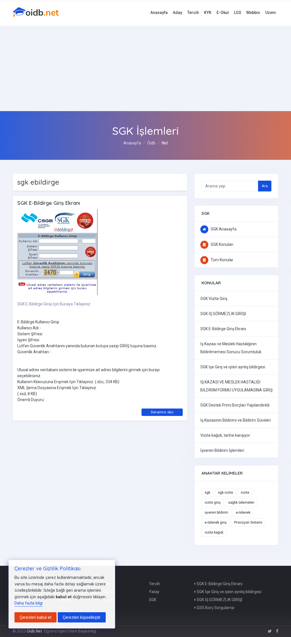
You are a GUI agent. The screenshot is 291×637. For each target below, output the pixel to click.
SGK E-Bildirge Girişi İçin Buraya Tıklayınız (53, 304)
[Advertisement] (145, 68)
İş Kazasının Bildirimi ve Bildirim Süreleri (235, 420)
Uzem (270, 12)
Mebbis (253, 12)
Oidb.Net (34, 631)
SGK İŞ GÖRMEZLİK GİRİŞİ (223, 313)
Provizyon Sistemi (248, 522)
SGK (152, 599)
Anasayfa (159, 12)
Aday (177, 12)
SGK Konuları (221, 244)
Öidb (151, 143)
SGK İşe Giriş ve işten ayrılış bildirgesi (232, 367)
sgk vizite (225, 493)
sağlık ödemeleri (241, 503)
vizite (245, 493)
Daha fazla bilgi (28, 603)
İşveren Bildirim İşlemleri (222, 450)
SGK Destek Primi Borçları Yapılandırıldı (234, 405)
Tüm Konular (221, 260)
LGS (237, 12)
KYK (207, 12)
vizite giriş (213, 503)
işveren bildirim (216, 512)
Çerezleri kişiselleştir (82, 617)
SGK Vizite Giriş (213, 298)
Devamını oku (162, 412)
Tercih (193, 12)
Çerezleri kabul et (35, 617)
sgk (207, 493)
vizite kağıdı (214, 532)
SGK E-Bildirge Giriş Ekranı (223, 328)
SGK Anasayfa (223, 229)
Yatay (154, 591)
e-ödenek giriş (215, 522)
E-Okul (223, 12)
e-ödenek (243, 512)
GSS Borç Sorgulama (215, 607)
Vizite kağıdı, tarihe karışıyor (225, 435)
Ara (265, 186)
